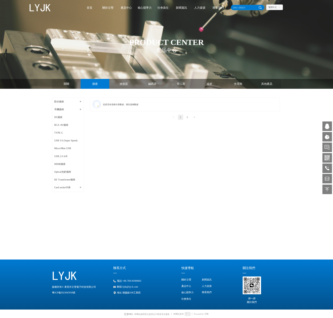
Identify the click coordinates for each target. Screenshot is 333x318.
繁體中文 (272, 7)
